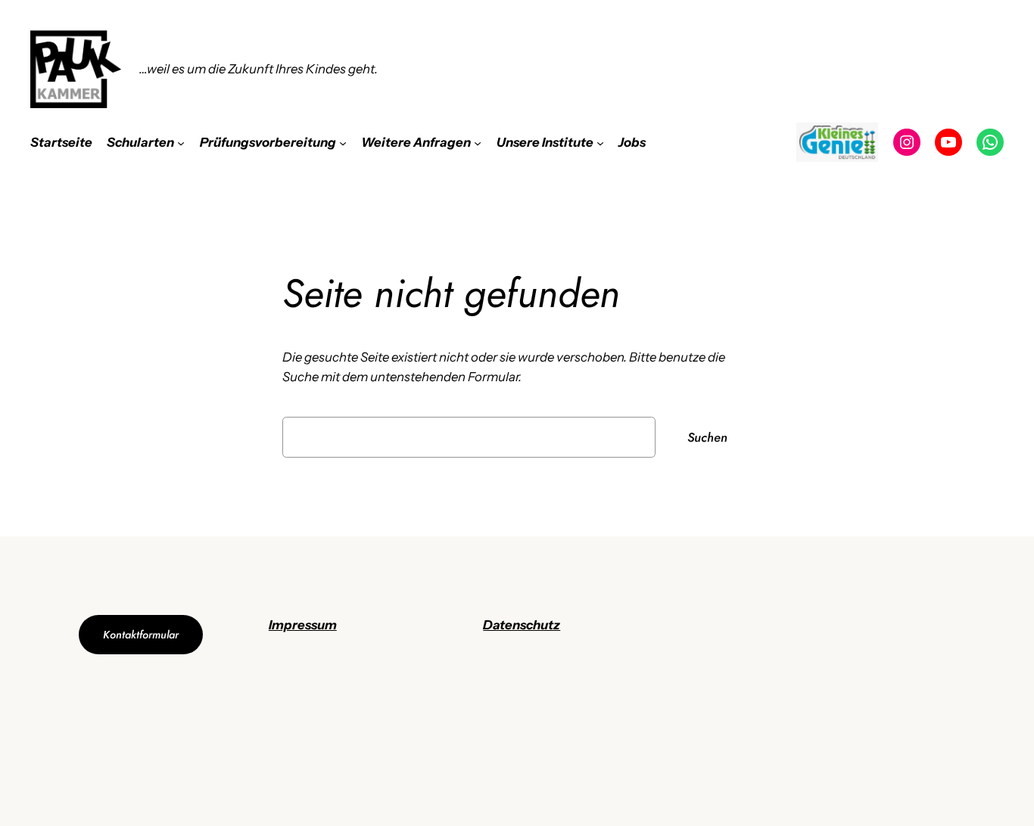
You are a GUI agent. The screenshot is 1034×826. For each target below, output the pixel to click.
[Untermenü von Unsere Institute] (600, 142)
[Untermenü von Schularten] (181, 142)
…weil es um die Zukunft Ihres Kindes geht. (258, 68)
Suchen (707, 437)
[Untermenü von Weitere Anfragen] (477, 142)
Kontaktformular (141, 634)
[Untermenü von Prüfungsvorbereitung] (343, 142)
